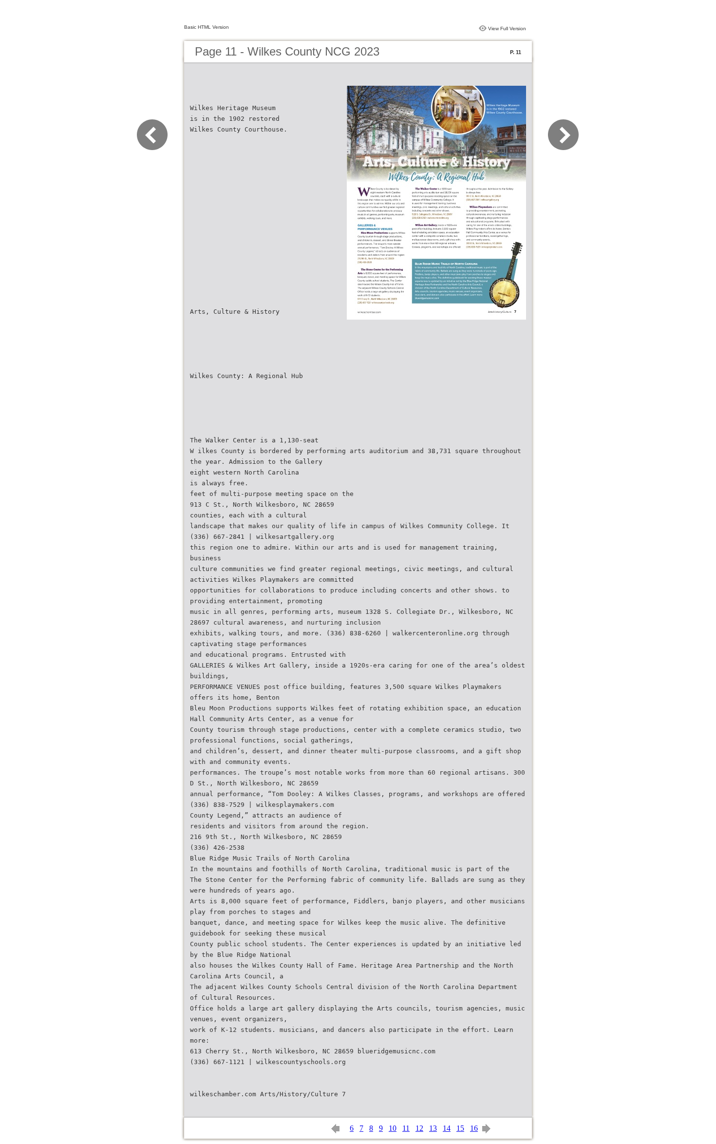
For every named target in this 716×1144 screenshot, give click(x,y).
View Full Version (507, 28)
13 (433, 1128)
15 (460, 1128)
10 (392, 1128)
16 (474, 1128)
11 (406, 1128)
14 (447, 1128)
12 (419, 1128)
